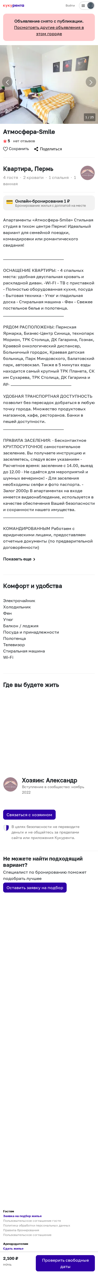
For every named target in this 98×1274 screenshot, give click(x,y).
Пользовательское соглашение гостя (32, 1221)
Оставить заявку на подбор (35, 887)
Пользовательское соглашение (27, 1235)
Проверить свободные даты (65, 1263)
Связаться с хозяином (29, 814)
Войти (70, 5)
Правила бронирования (21, 1230)
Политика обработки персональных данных (36, 1225)
